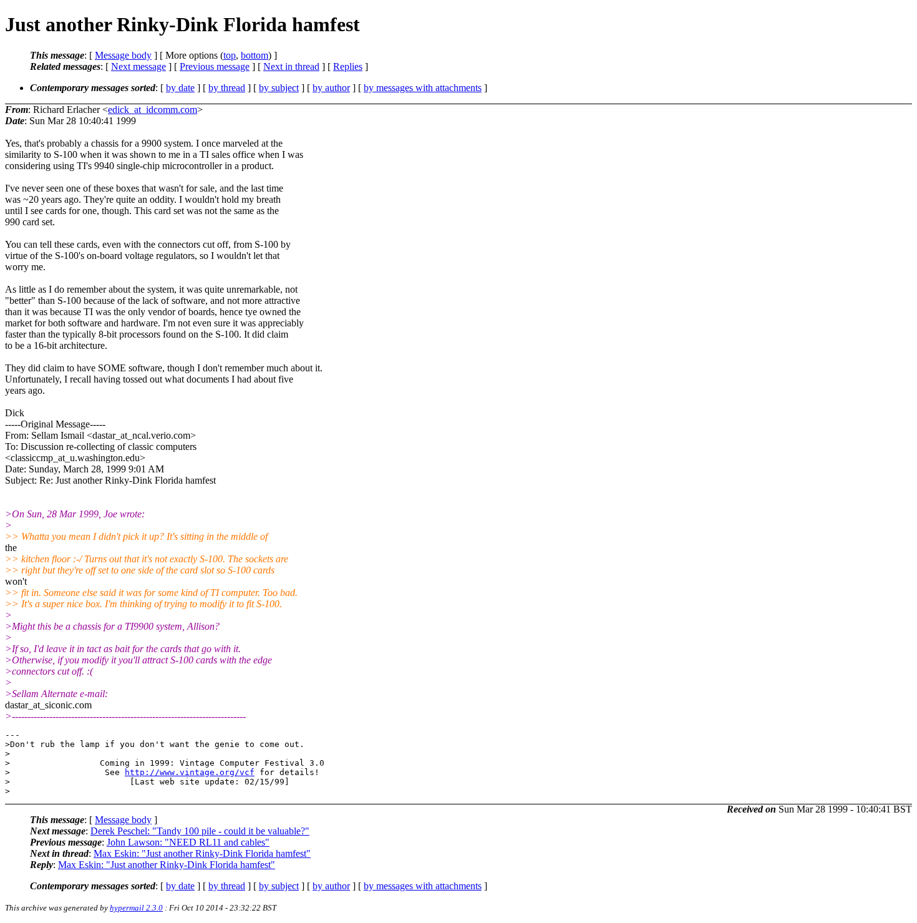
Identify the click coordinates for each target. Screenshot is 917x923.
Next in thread (291, 66)
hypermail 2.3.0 (136, 907)
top (229, 55)
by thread (226, 87)
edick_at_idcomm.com (152, 109)
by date (180, 87)
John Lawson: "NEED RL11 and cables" (188, 842)
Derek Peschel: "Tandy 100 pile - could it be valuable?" (199, 831)
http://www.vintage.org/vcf (190, 772)
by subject (279, 87)
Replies (347, 66)
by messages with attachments (423, 87)
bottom (254, 55)
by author (331, 87)
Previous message (215, 66)
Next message (138, 66)
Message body (123, 55)
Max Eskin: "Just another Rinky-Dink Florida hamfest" (202, 853)
